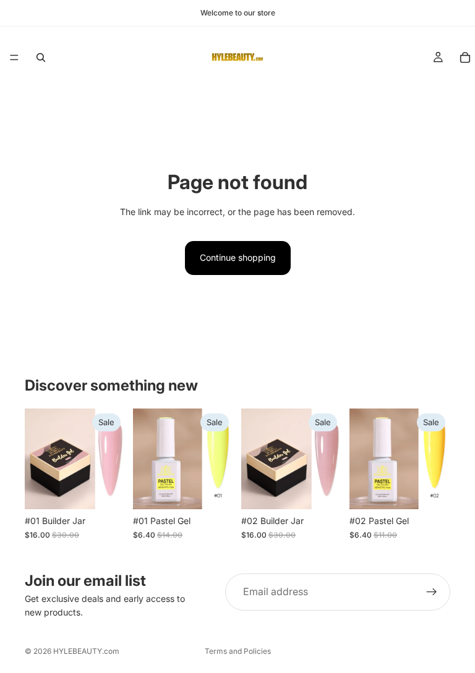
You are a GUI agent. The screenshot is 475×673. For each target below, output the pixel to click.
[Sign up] (432, 592)
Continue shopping (238, 257)
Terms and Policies (238, 651)
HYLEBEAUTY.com (86, 651)
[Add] (106, 491)
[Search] (40, 57)
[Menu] (14, 57)
